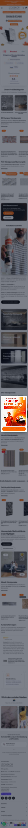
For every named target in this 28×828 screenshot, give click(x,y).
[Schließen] (24, 398)
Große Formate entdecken (14, 429)
